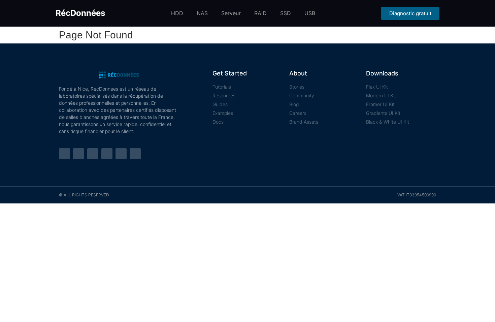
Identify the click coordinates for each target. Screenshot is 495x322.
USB (309, 13)
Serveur (231, 13)
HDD (177, 13)
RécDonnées (80, 13)
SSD (285, 13)
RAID (260, 13)
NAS (202, 13)
